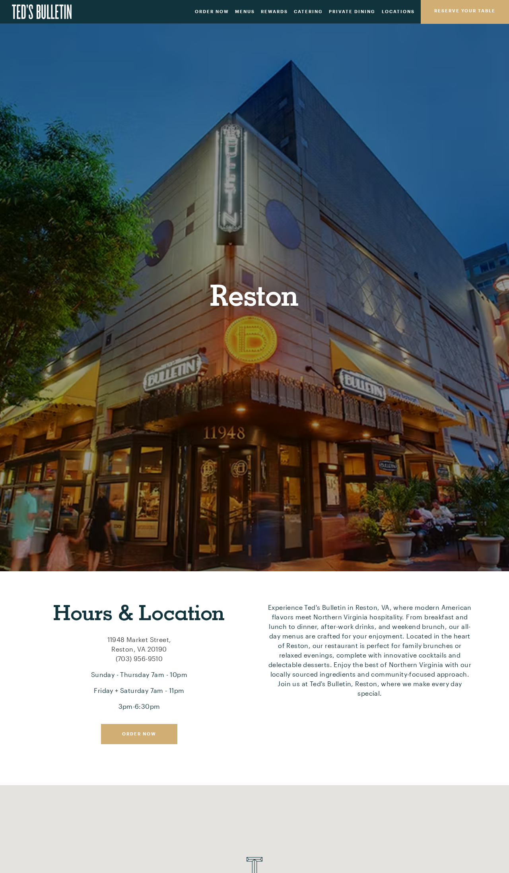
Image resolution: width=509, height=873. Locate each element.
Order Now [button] (212, 11)
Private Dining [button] (352, 11)
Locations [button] (398, 11)
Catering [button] (308, 11)
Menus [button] (245, 11)
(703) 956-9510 (139, 661)
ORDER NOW (139, 736)
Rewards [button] (274, 11)
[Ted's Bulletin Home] (42, 11)
